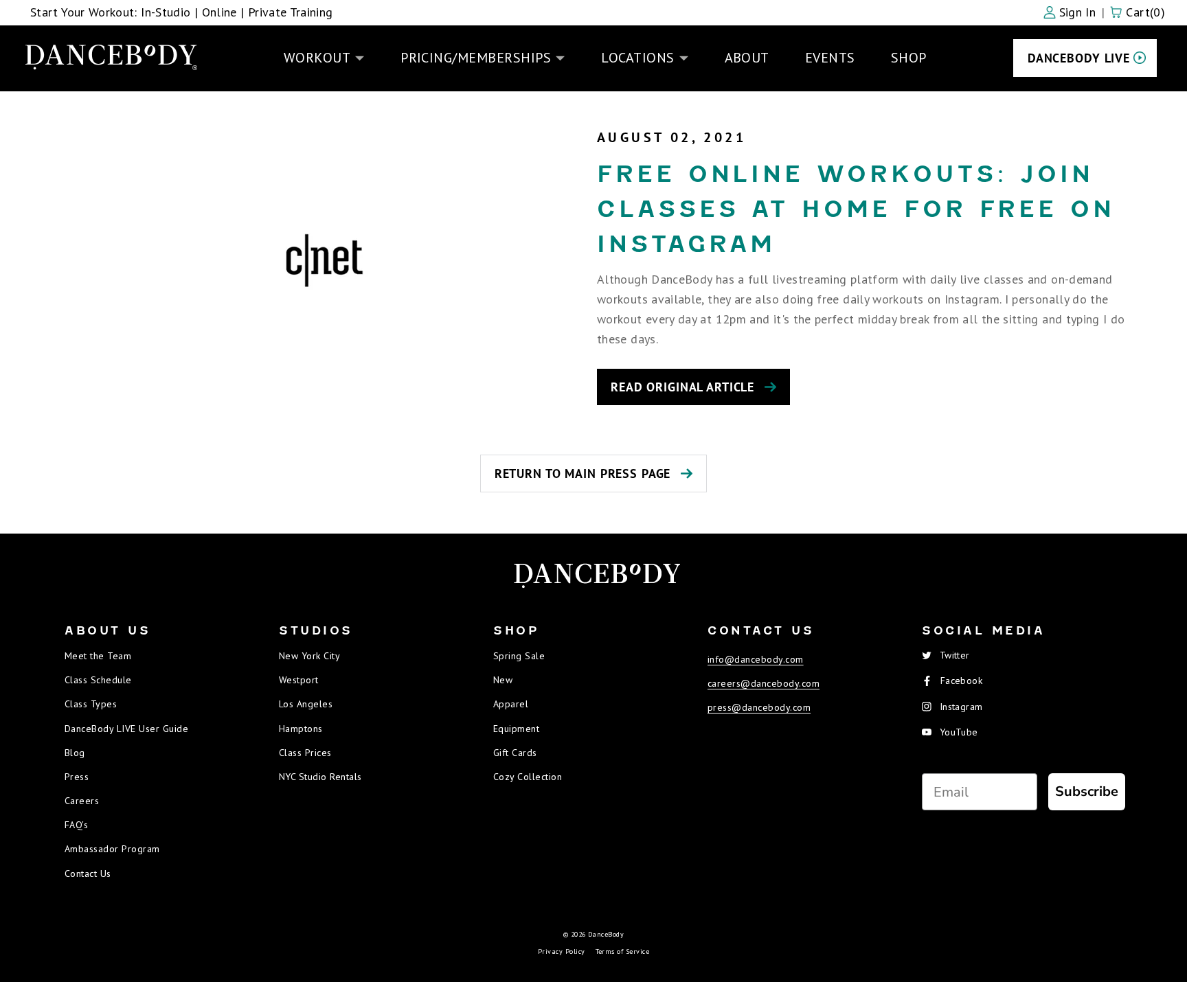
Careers (82, 801)
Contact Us (88, 873)
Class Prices (305, 752)
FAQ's (76, 825)
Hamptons (301, 728)
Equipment (516, 728)
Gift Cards (515, 752)
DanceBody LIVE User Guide (126, 728)
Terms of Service (623, 951)
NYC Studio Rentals (320, 776)
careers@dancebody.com (763, 683)
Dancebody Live (1079, 58)
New (502, 680)
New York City (309, 656)
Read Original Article (682, 387)
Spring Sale (519, 656)
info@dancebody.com (756, 659)
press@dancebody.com (759, 707)
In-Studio (165, 12)
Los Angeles (305, 704)
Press (77, 776)
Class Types (91, 704)
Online (219, 12)
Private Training (290, 12)
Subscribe (1086, 791)
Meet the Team (98, 656)
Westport (299, 680)
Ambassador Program (112, 849)
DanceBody (606, 934)
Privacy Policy (561, 951)
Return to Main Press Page (583, 473)
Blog (75, 752)
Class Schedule (98, 680)
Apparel (510, 704)
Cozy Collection (527, 776)
